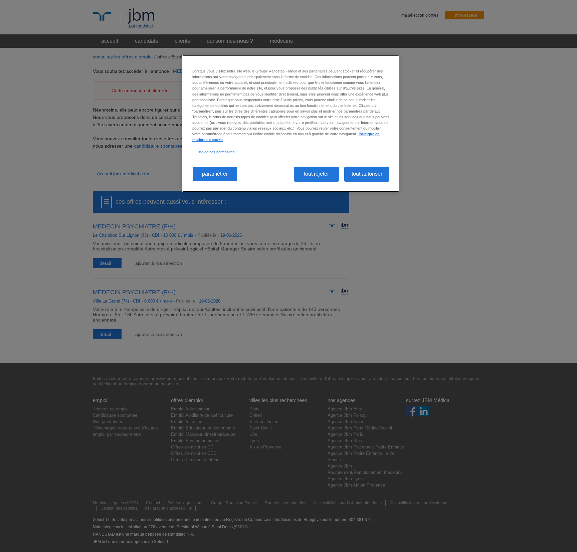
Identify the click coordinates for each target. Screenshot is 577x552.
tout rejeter (316, 174)
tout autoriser (367, 174)
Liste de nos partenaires (215, 152)
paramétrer (215, 174)
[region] (290, 123)
